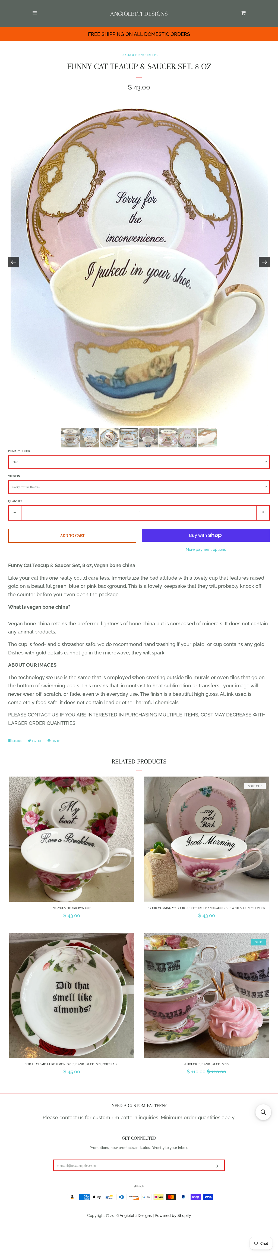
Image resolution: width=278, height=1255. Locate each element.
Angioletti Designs (139, 13)
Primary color (19, 451)
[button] (263, 1112)
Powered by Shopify (173, 1215)
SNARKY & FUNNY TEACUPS (139, 55)
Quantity (15, 501)
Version (14, 476)
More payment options (206, 549)
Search (139, 1186)
